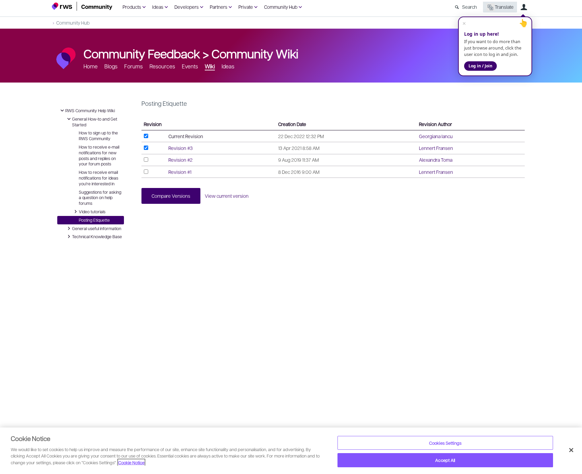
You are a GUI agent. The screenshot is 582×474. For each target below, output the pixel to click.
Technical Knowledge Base (97, 236)
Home (91, 66)
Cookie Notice (131, 462)
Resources (162, 66)
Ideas (157, 7)
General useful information (96, 228)
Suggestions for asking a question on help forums (100, 197)
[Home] (82, 6)
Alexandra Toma (435, 160)
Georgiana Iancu (436, 136)
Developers (186, 7)
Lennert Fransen (436, 148)
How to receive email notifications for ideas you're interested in (98, 177)
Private (245, 7)
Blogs (111, 66)
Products (132, 7)
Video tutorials (92, 211)
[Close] (571, 450)
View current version (227, 196)
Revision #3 (180, 148)
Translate (504, 7)
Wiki (210, 66)
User (523, 7)
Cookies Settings (445, 443)
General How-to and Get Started (94, 121)
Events (190, 66)
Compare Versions (171, 196)
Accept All (445, 460)
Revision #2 (180, 160)
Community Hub (280, 7)
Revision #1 (179, 172)
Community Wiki (255, 53)
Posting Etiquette (94, 220)
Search (469, 7)
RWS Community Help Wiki (90, 110)
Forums (133, 66)
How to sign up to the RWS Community (98, 135)
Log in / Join (480, 66)
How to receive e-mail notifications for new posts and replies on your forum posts (99, 155)
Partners (218, 7)
